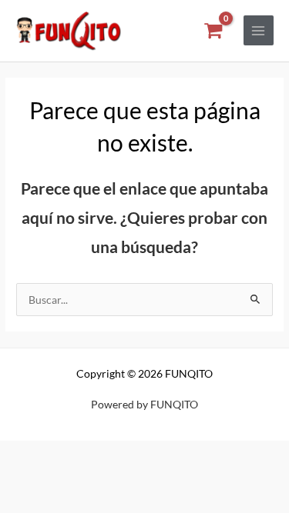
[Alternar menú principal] (259, 30)
